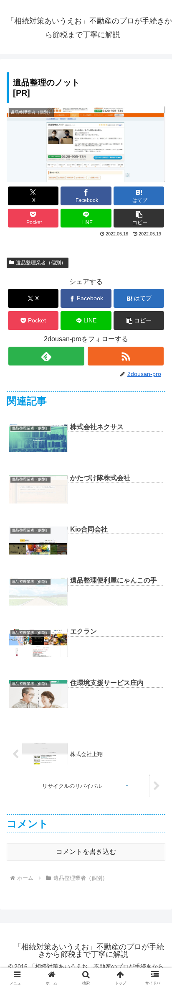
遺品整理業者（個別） (41, 263)
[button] (139, 218)
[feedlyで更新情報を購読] (46, 356)
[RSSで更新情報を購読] (126, 356)
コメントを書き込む (86, 851)
